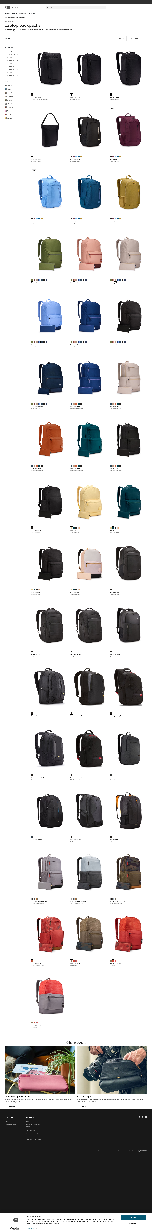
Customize (132, 1223)
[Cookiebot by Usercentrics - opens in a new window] (15, 1228)
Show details (31, 1228)
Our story (28, 1121)
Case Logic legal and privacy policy (106, 1151)
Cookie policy (121, 1151)
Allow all (133, 1217)
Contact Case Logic (10, 1124)
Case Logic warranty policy (33, 1139)
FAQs (6, 1121)
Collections (22, 13)
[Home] (25, 7)
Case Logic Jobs (30, 1130)
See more (14, 1106)
